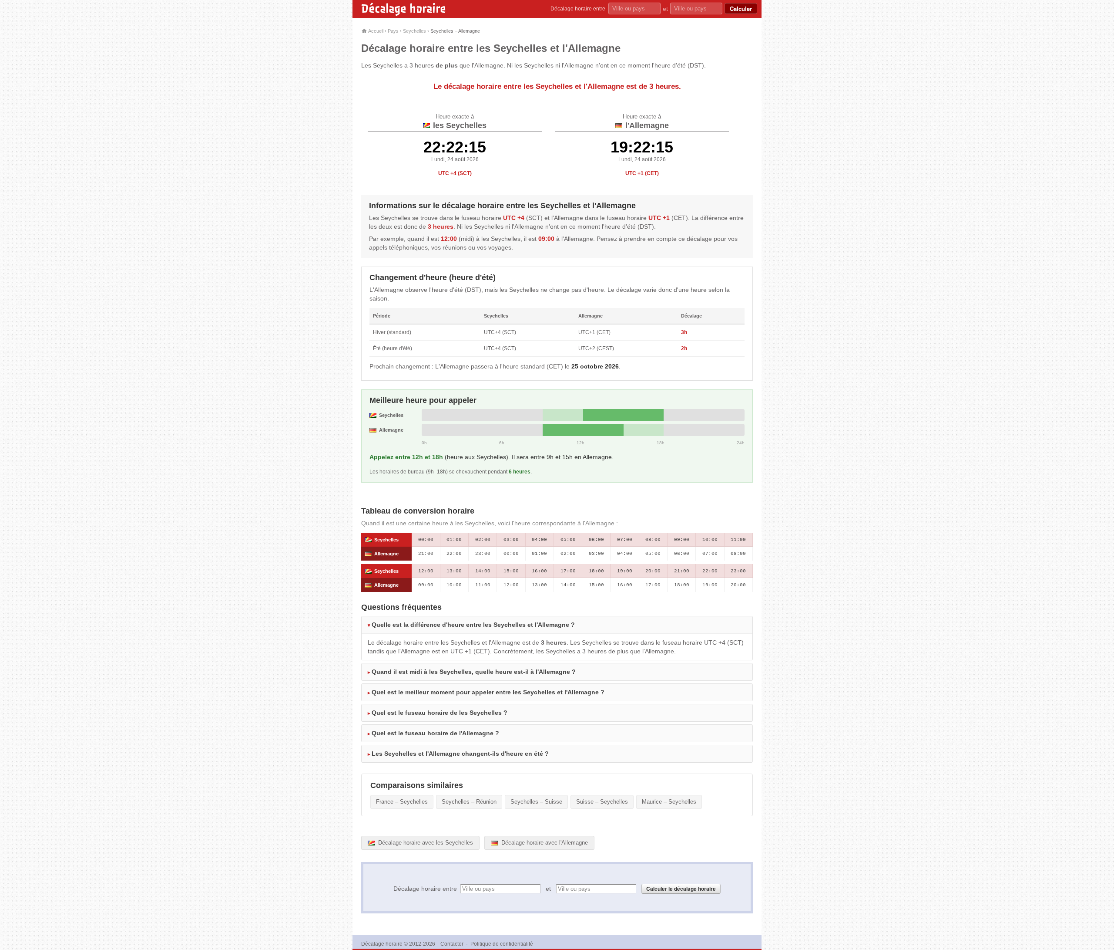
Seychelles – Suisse (536, 801)
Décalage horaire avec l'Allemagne (544, 842)
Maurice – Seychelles (669, 801)
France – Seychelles (402, 801)
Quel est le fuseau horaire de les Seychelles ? (439, 712)
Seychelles (414, 31)
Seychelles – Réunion (469, 801)
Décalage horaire (403, 9)
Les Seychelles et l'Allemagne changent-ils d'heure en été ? (460, 753)
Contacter (451, 944)
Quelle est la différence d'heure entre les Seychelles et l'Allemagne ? (473, 624)
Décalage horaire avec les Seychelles (424, 842)
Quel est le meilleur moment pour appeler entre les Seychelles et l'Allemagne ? (488, 692)
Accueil (375, 31)
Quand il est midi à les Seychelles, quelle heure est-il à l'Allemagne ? (474, 671)
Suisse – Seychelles (602, 801)
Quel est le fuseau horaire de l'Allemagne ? (435, 733)
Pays (393, 31)
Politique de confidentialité (501, 944)
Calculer (741, 8)
